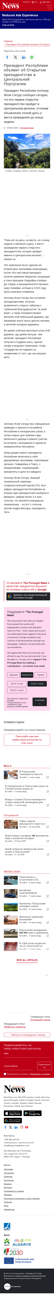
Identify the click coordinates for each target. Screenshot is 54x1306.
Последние (9, 1173)
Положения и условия (40, 1074)
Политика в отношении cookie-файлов (22, 1198)
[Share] (47, 777)
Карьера (7, 1184)
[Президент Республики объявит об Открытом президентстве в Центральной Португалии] (27, 151)
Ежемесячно (27, 675)
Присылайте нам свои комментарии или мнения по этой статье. (27, 739)
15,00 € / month (16, 690)
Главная (8, 41)
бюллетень (9, 1180)
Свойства (8, 1176)
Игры (6, 1205)
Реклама (8, 1195)
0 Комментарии (27, 128)
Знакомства (9, 1209)
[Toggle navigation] (49, 7)
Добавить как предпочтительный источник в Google (30, 596)
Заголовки (8, 1169)
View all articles (27, 960)
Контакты (8, 1187)
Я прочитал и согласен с (28, 1074)
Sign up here (8, 24)
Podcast (26, 2)
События (8, 1202)
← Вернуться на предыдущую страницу (27, 1035)
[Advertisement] (27, 207)
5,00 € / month (37, 684)
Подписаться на (44, 1066)
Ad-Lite (46, 2)
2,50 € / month (17, 684)
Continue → (39, 702)
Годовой (40, 675)
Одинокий (13, 675)
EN (36, 2)
